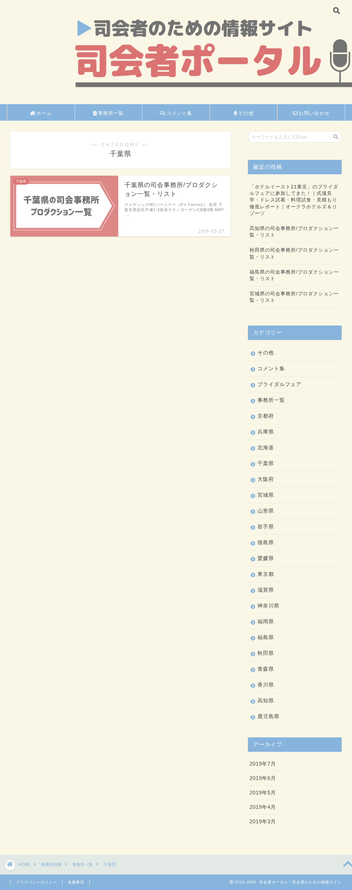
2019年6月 (263, 778)
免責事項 (76, 882)
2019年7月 (263, 764)
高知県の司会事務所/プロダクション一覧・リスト (294, 232)
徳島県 (265, 542)
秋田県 (265, 653)
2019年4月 (263, 807)
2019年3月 (263, 821)
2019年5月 (263, 792)
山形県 (265, 511)
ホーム (44, 113)
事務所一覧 (111, 113)
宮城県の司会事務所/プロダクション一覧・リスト (294, 297)
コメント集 (179, 113)
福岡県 (265, 621)
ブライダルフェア (279, 384)
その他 (246, 113)
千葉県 (265, 463)
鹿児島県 (268, 716)
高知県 (265, 700)
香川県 (265, 685)
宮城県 (265, 495)
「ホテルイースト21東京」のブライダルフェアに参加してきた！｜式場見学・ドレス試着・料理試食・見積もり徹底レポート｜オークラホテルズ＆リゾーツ (294, 200)
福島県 (265, 637)
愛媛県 (265, 558)
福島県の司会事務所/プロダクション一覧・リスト (294, 275)
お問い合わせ (314, 113)
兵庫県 (265, 432)
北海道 (265, 447)
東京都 (265, 574)
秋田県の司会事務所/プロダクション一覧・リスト (294, 253)
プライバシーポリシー (36, 882)
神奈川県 (268, 605)
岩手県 (265, 526)
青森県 (265, 669)
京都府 (265, 416)
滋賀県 (265, 590)
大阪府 (265, 479)
